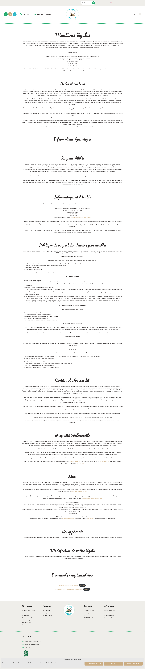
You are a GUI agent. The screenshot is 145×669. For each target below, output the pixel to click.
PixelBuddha (91, 518)
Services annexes (47, 615)
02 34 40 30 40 (28, 647)
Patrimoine (86, 620)
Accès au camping (109, 615)
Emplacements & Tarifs (28, 618)
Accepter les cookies (94, 663)
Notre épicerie (46, 613)
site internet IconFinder (74, 461)
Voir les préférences (133, 663)
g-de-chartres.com (82, 491)
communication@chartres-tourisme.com (81, 217)
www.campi (74, 491)
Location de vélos (47, 610)
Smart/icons (81, 463)
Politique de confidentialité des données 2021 (68, 585)
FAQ (23, 625)
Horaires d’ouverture (109, 610)
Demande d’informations (110, 613)
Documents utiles (108, 618)
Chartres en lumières (89, 610)
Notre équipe (25, 615)
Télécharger (82, 585)
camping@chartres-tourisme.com (33, 644)
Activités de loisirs (88, 617)
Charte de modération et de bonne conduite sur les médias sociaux (69, 589)
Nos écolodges (27, 620)
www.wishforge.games (68, 518)
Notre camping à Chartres (28, 610)
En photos (24, 613)
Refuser (113, 663)
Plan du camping (26, 622)
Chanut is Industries (104, 461)
